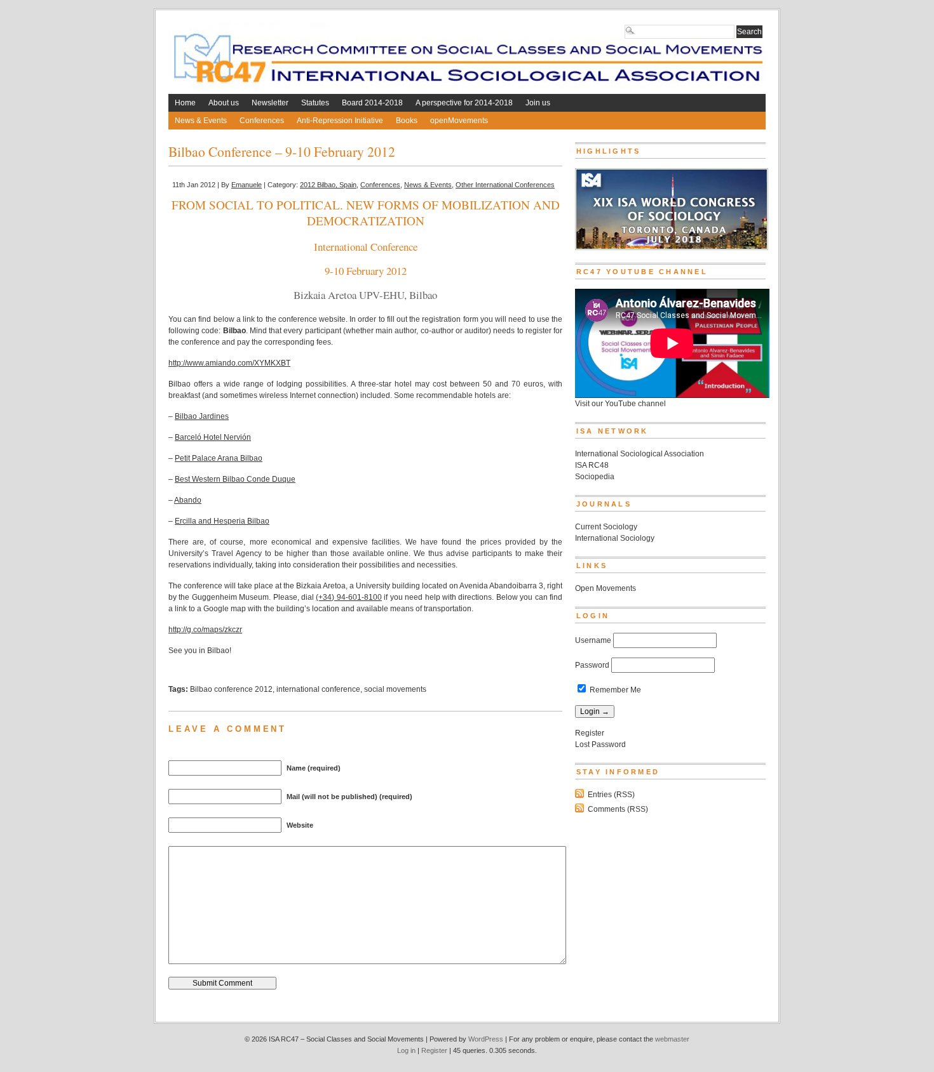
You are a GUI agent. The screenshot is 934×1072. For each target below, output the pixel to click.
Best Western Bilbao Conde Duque (235, 479)
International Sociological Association (639, 453)
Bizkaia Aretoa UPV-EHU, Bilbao (365, 295)
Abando (187, 500)
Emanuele (246, 185)
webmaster (672, 1039)
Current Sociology (606, 526)
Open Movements (605, 588)
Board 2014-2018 (372, 102)
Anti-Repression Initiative (340, 120)
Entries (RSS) (611, 794)
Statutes (315, 102)
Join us (537, 102)
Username (593, 640)
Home (185, 102)
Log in (406, 1050)
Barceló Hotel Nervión (213, 437)
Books (406, 120)
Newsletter (270, 102)
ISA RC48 (592, 465)
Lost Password (600, 744)
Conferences (262, 120)
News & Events (201, 120)
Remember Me (614, 689)
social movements (395, 689)
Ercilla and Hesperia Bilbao (222, 521)
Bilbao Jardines (202, 416)
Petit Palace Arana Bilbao (218, 458)
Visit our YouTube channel (620, 403)
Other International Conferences (505, 185)
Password (592, 665)
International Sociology (614, 538)
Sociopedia (594, 476)
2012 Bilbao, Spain (328, 185)
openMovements (459, 120)
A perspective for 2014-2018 (464, 102)
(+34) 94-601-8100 (348, 597)
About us (223, 102)
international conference (318, 689)
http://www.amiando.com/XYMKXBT (229, 363)
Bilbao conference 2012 (231, 689)
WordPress (485, 1039)
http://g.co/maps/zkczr (205, 629)
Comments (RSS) (618, 809)
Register (589, 733)
